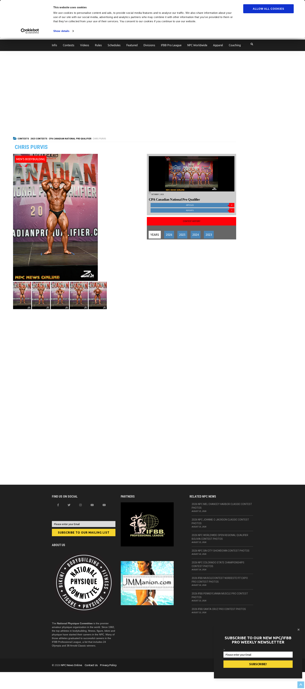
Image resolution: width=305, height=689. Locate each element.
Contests (68, 45)
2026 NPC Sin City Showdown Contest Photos (220, 550)
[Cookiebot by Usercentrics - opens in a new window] (29, 31)
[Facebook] (58, 505)
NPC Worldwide (197, 45)
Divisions (149, 45)
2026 (169, 234)
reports (209, 210)
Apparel (218, 45)
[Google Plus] (92, 505)
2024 (195, 234)
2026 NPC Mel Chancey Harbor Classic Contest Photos (222, 506)
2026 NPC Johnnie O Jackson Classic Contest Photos (220, 521)
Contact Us (91, 665)
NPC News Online (71, 665)
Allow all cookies (268, 8)
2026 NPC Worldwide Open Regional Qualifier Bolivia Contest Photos (220, 537)
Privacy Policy (108, 665)
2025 (182, 234)
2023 (209, 234)
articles (209, 205)
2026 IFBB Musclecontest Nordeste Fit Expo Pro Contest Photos (220, 580)
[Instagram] (80, 505)
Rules (98, 45)
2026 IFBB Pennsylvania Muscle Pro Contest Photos (220, 595)
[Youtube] (104, 505)
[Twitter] (69, 505)
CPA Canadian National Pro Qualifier (70, 138)
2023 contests (39, 138)
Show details (61, 30)
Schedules (114, 45)
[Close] (298, 629)
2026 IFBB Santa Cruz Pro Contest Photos (219, 609)
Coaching (235, 45)
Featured (132, 45)
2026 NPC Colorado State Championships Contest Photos (218, 564)
